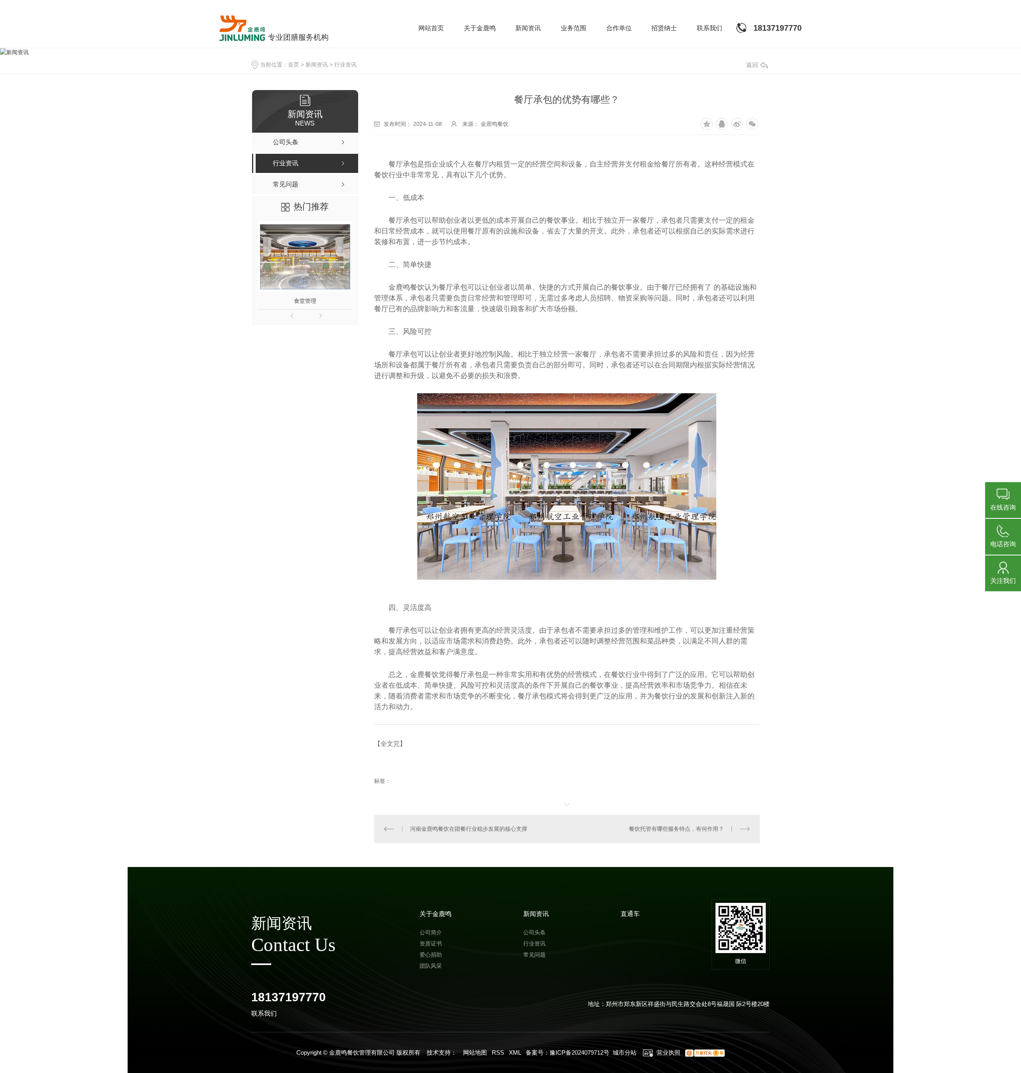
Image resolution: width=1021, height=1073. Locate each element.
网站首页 (431, 28)
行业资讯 (345, 64)
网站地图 (475, 1052)
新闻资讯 (528, 28)
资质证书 (431, 943)
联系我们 (709, 28)
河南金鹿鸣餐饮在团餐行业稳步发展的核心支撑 (468, 829)
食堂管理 (305, 301)
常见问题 (534, 954)
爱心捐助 (431, 954)
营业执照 (667, 1052)
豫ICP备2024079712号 (579, 1052)
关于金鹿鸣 (480, 28)
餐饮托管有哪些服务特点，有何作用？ (676, 829)
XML (515, 1052)
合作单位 (619, 28)
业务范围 (573, 28)
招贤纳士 (664, 28)
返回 (752, 64)
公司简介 (431, 932)
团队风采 (431, 966)
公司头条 (534, 932)
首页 (293, 64)
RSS (498, 1052)
